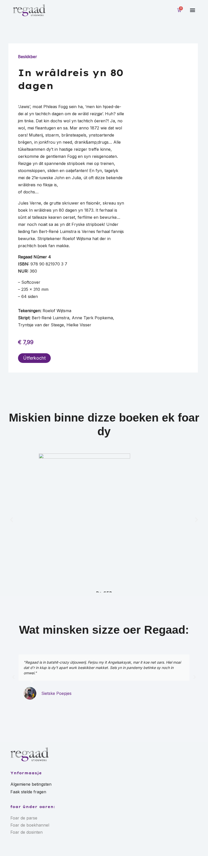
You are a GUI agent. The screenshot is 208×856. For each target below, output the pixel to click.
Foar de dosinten (26, 832)
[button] (192, 10)
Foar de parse (23, 817)
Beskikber (27, 56)
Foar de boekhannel (29, 825)
